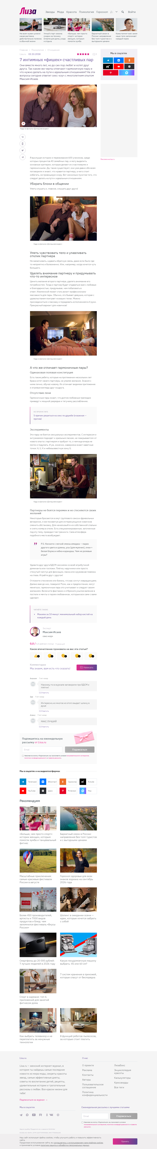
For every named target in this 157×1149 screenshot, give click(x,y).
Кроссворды (121, 1082)
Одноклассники (72, 782)
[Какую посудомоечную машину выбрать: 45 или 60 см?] (78, 945)
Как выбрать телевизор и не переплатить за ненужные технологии (36, 1039)
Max (90, 791)
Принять (125, 1141)
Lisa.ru (23, 54)
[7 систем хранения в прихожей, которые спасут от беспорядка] (78, 970)
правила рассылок (54, 758)
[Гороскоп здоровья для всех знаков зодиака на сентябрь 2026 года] (78, 860)
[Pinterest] (110, 72)
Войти (132, 12)
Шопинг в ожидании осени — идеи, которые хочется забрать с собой (78, 918)
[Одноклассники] (129, 60)
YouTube (31, 791)
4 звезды (86, 54)
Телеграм (32, 782)
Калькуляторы (122, 1077)
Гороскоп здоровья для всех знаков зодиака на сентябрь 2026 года (76, 879)
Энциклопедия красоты (122, 1071)
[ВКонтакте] (119, 60)
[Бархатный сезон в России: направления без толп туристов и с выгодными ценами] (103, 24)
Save (23, 124)
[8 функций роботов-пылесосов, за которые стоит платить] (78, 1020)
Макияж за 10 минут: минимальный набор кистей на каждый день (65, 616)
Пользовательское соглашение (93, 1086)
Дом (113, 12)
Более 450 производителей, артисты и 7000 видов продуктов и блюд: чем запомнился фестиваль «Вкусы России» (37, 921)
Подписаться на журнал (32, 1099)
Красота (71, 12)
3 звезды (83, 54)
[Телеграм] (108, 60)
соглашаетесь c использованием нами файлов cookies (78, 1142)
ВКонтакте (52, 782)
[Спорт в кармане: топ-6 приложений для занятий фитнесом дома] (38, 981)
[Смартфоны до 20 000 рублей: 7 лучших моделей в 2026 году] (38, 945)
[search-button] (123, 12)
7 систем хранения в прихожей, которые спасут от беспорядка (78, 976)
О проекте (88, 1065)
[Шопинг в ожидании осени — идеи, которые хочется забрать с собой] (78, 899)
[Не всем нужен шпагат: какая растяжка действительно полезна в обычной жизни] (31, 24)
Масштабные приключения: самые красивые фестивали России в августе (36, 879)
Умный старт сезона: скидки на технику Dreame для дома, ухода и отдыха (54, 37)
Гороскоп (102, 12)
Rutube (91, 782)
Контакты (87, 1074)
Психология (86, 12)
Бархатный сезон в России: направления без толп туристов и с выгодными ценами (102, 37)
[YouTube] (119, 66)
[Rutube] (108, 66)
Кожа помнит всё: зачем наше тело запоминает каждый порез (127, 36)
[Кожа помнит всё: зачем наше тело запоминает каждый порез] (127, 24)
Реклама (87, 1070)
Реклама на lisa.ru (108, 159)
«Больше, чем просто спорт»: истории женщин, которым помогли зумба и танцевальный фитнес (77, 37)
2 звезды (80, 54)
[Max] (126, 72)
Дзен (50, 791)
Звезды (50, 12)
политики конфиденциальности (35, 758)
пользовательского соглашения (77, 756)
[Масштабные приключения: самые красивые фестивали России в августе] (38, 860)
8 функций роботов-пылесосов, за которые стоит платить (78, 1037)
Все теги (119, 1087)
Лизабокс (119, 1065)
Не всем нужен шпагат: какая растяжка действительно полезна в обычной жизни (30, 37)
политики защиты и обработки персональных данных (65, 1145)
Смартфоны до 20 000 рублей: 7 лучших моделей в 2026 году (37, 962)
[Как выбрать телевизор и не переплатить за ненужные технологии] (38, 1020)
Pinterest (72, 791)
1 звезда (78, 54)
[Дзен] (129, 66)
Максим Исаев (52, 632)
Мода (60, 12)
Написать (88, 667)
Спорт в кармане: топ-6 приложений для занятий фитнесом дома (34, 1000)
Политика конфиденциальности (95, 1093)
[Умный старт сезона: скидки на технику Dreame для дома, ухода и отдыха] (55, 24)
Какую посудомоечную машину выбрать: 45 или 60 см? (78, 962)
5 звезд (88, 54)
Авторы (86, 1079)
